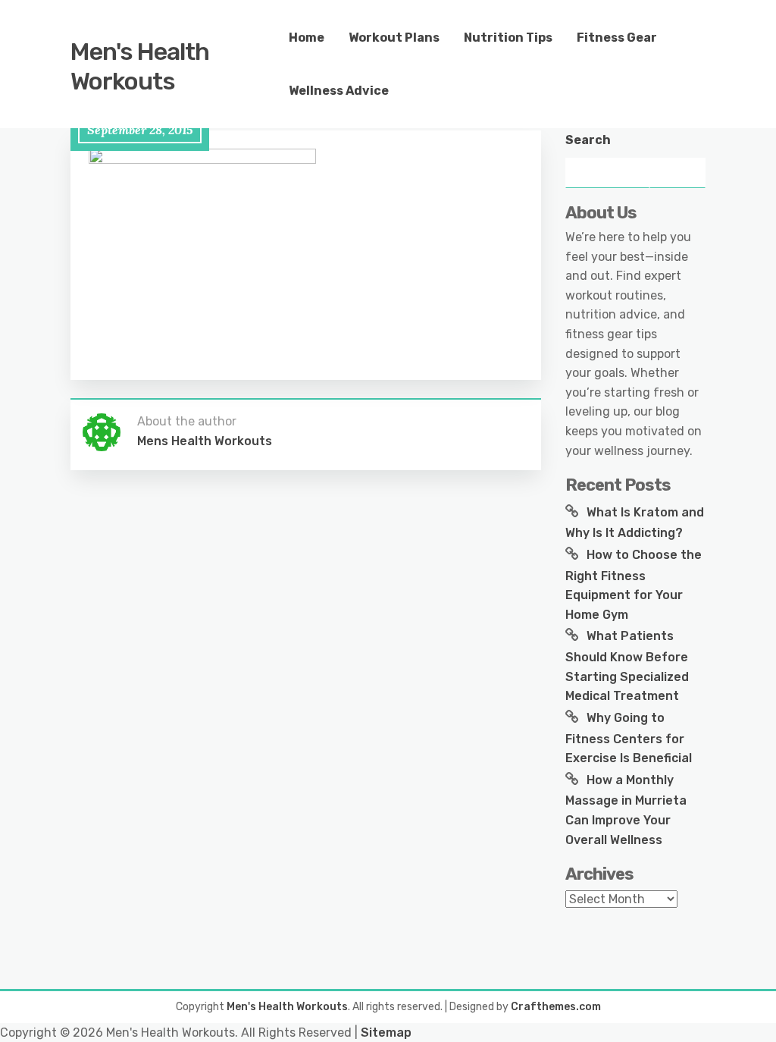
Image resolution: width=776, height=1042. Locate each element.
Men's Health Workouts (139, 66)
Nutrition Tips (508, 37)
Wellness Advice (339, 90)
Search (588, 140)
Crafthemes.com (556, 1006)
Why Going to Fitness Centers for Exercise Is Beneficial (628, 738)
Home (306, 37)
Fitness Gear (617, 37)
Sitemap (386, 1032)
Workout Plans (394, 37)
